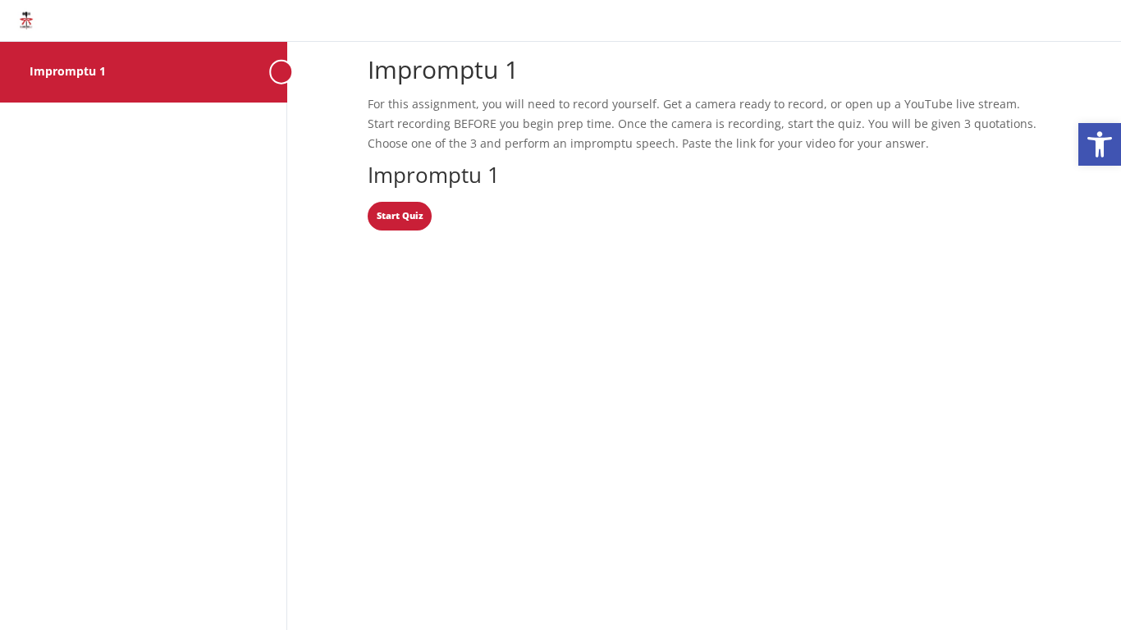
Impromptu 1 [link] (68, 71)
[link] (1099, 144)
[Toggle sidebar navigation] (282, 72)
